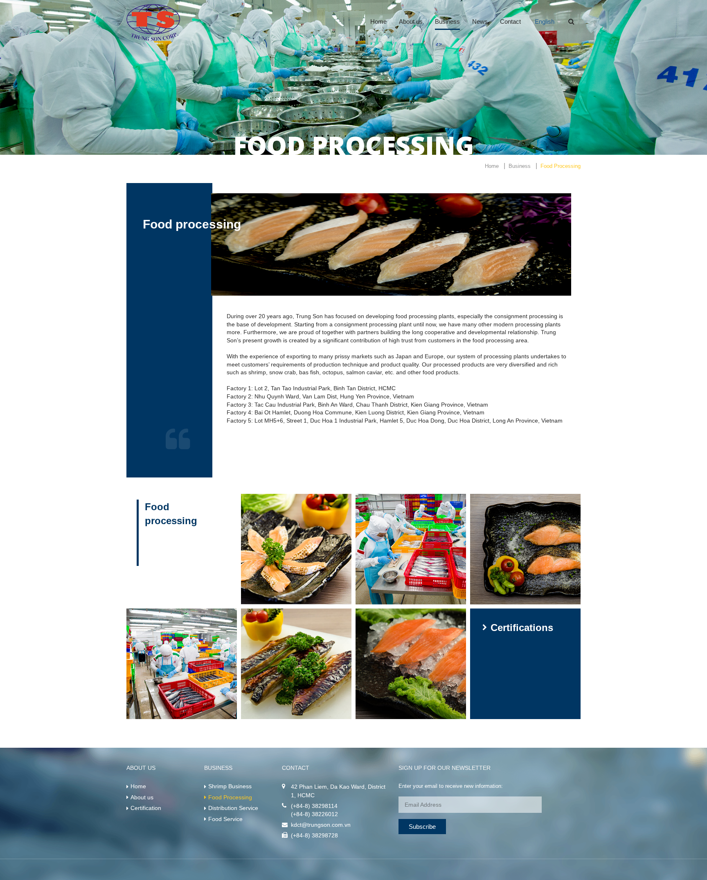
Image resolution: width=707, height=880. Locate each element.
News (480, 21)
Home (378, 21)
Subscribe (422, 826)
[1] (296, 549)
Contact (510, 21)
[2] (411, 549)
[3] (525, 549)
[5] (296, 664)
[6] (411, 664)
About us (411, 21)
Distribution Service (233, 808)
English (544, 21)
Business (447, 21)
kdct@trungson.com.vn (321, 824)
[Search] (571, 21)
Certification (146, 808)
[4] (181, 664)
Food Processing (230, 797)
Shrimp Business (230, 786)
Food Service (225, 819)
